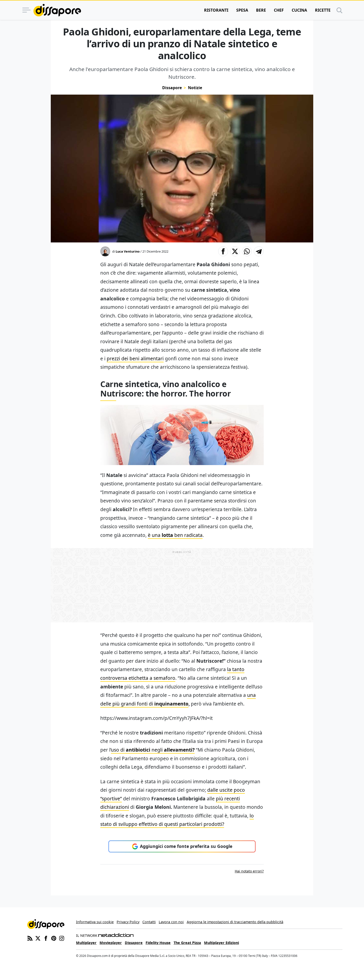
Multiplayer (86, 942)
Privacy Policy (128, 921)
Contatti (149, 921)
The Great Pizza (187, 942)
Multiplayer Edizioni (221, 942)
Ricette (323, 10)
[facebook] (45, 938)
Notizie (195, 87)
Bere (261, 10)
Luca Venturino (128, 251)
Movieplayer (111, 942)
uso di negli (153, 749)
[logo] (57, 10)
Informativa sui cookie (95, 921)
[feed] (29, 938)
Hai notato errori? (249, 871)
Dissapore (172, 87)
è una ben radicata (175, 535)
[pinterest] (53, 938)
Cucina (299, 10)
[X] (37, 938)
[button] (223, 251)
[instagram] (61, 938)
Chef (279, 10)
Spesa (242, 10)
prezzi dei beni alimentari (135, 358)
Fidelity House (158, 942)
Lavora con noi (171, 921)
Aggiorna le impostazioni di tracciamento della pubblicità (235, 921)
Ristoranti (216, 10)
